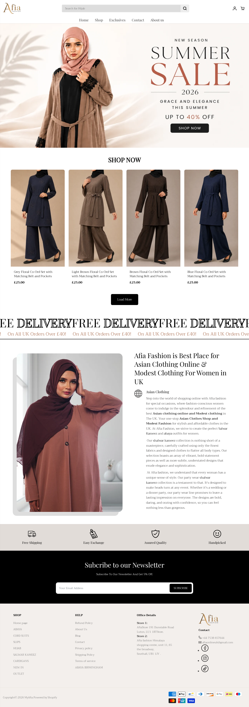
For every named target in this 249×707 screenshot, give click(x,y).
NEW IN (18, 667)
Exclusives (117, 20)
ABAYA (17, 629)
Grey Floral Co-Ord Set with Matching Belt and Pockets (33, 274)
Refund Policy (84, 623)
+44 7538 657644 (213, 637)
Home (84, 20)
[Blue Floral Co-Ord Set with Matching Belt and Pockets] (211, 218)
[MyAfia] (12, 8)
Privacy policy (84, 648)
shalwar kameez (164, 440)
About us (157, 20)
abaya (168, 433)
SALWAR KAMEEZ (24, 655)
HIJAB (17, 648)
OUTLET (18, 674)
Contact (138, 20)
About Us (81, 629)
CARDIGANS (21, 661)
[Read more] (204, 649)
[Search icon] (185, 8)
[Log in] (234, 8)
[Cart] (242, 8)
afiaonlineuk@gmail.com (217, 642)
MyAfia (29, 697)
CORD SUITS (21, 636)
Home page (20, 623)
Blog (77, 636)
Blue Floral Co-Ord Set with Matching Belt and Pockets (206, 274)
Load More (124, 299)
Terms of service (85, 661)
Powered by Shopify (45, 697)
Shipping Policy (85, 655)
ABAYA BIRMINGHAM (89, 667)
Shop (99, 20)
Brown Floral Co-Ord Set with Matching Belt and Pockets (150, 274)
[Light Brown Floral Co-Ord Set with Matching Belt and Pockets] (96, 218)
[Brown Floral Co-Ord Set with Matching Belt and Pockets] (153, 218)
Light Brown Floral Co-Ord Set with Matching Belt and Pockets (94, 274)
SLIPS (16, 642)
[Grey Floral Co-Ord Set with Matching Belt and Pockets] (38, 218)
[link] (217, 619)
